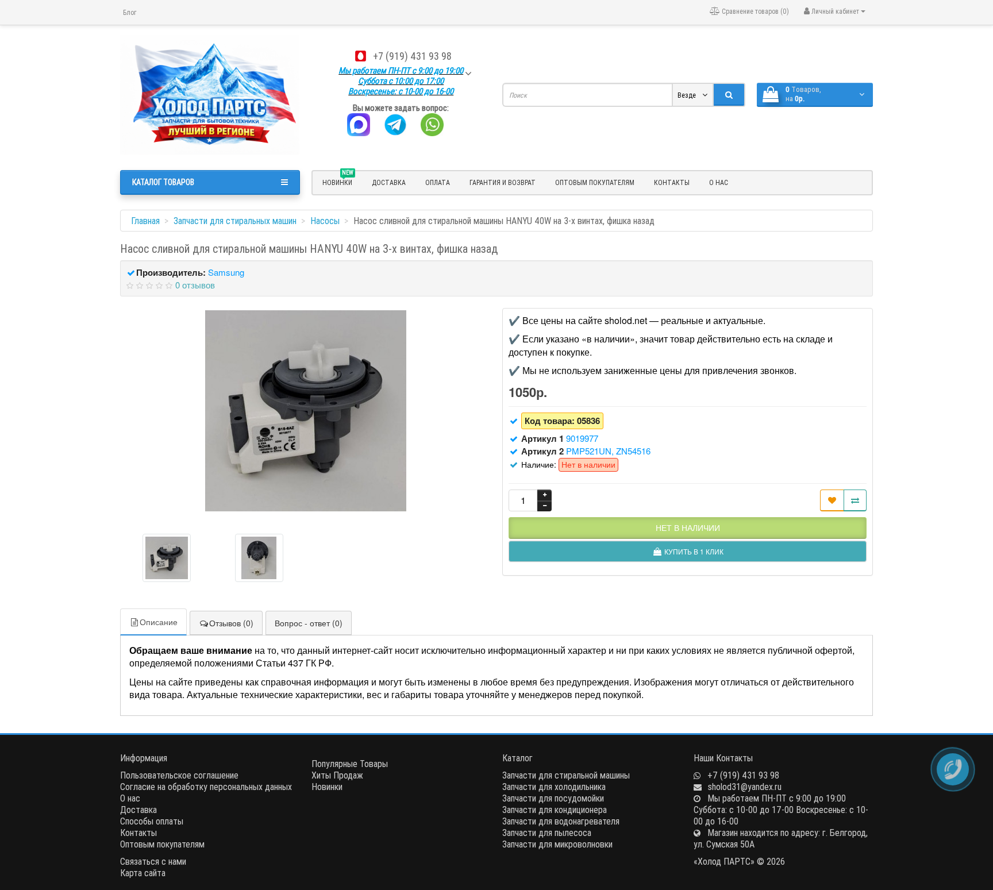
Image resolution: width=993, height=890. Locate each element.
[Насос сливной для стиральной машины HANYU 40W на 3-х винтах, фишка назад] (306, 411)
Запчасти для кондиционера (554, 809)
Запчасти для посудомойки (553, 798)
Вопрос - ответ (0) (308, 623)
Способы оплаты (151, 821)
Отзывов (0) (231, 623)
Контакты (672, 182)
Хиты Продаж (337, 775)
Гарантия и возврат (502, 182)
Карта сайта (143, 873)
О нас (718, 182)
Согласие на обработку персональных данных (206, 786)
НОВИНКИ (337, 181)
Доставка (389, 182)
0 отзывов (195, 285)
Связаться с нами (153, 861)
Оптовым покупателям (594, 182)
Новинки (326, 786)
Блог (129, 12)
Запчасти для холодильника (554, 786)
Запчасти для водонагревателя (560, 821)
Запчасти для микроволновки (557, 844)
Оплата (437, 182)
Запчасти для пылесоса (546, 832)
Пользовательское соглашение (179, 775)
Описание (159, 621)
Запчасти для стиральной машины (566, 775)
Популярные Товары (349, 763)
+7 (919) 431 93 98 (412, 56)
